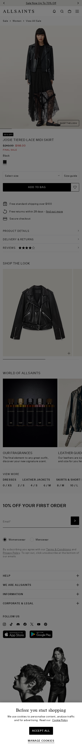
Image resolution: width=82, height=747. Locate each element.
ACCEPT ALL (41, 730)
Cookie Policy (60, 720)
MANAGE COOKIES (41, 740)
